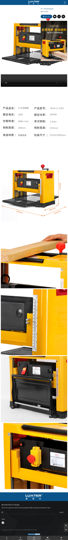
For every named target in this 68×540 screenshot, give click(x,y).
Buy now (47, 16)
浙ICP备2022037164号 (30, 530)
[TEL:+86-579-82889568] (59, 16)
